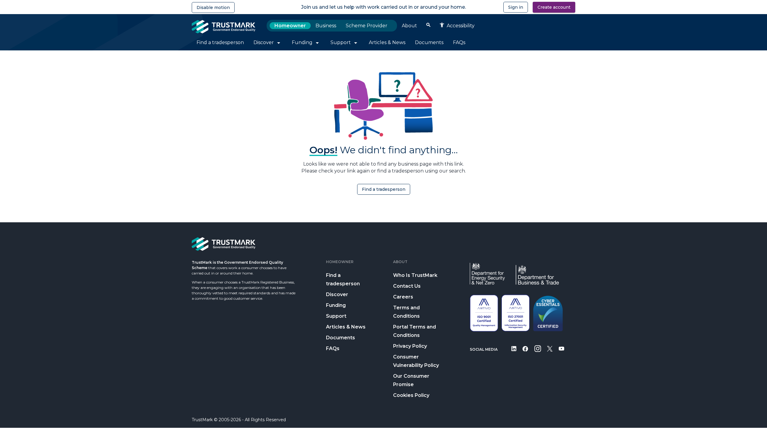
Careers (403, 297)
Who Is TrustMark (415, 275)
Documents (340, 337)
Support (336, 316)
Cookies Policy (411, 395)
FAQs (332, 348)
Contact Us (407, 286)
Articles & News (346, 327)
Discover (337, 294)
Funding (336, 305)
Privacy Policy (410, 346)
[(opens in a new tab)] (514, 353)
